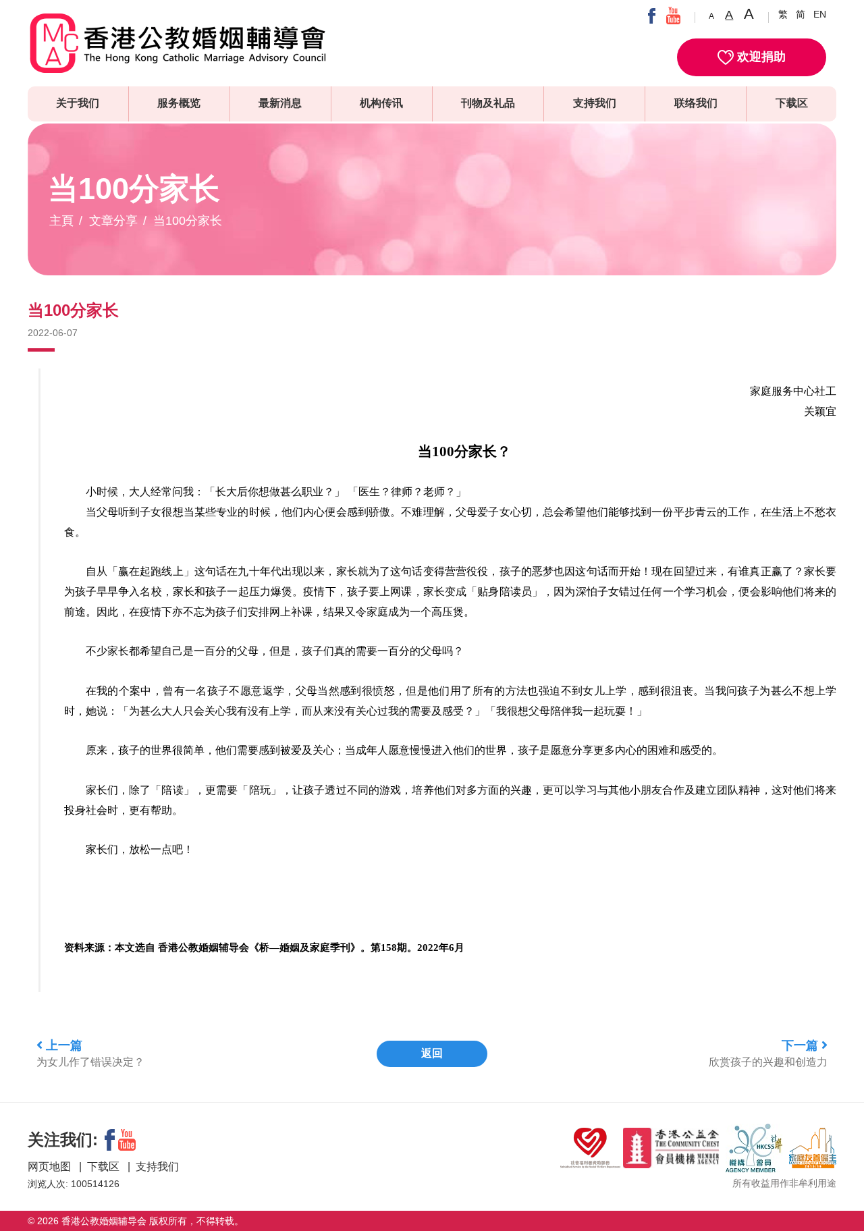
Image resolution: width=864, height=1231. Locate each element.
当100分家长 (187, 220)
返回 (432, 1053)
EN (819, 14)
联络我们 (696, 103)
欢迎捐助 (760, 56)
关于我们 (77, 103)
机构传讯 (381, 103)
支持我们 (594, 103)
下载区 (792, 103)
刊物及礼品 (488, 103)
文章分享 (113, 220)
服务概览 (178, 103)
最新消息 (280, 103)
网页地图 (51, 1166)
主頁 (61, 220)
